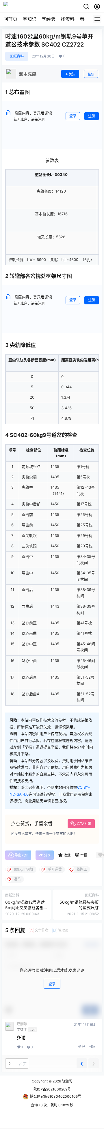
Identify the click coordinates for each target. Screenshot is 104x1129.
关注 (71, 74)
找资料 (68, 19)
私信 (91, 74)
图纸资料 (17, 56)
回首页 (10, 19)
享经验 (48, 19)
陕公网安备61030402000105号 (55, 1096)
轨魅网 (66, 1081)
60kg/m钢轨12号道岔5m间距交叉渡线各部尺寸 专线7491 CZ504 (25, 908)
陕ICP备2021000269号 (52, 1089)
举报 (81, 1046)
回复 (91, 1046)
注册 (91, 116)
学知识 (29, 19)
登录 (72, 116)
